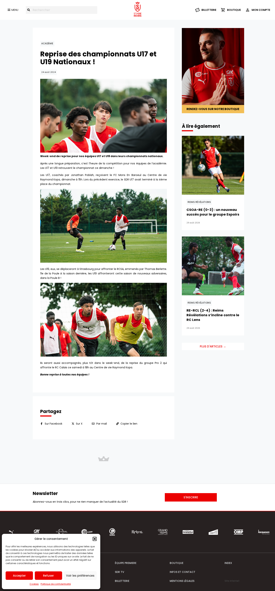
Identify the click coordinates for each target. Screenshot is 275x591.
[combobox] (61, 10)
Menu (14, 10)
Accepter (19, 576)
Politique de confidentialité (56, 584)
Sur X (79, 424)
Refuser (48, 576)
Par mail (101, 424)
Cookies (34, 584)
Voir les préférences (80, 576)
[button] (95, 539)
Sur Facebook (53, 424)
